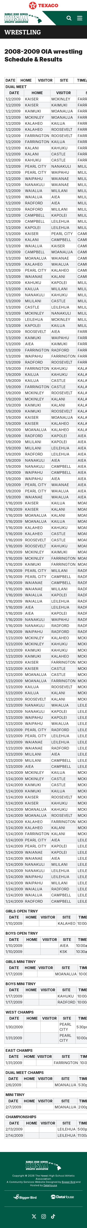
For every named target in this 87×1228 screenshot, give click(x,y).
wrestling (22, 32)
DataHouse (50, 1185)
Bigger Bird (68, 1182)
